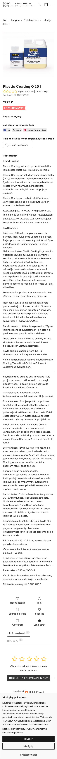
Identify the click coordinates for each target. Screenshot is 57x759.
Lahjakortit (39, 624)
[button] (19, 4)
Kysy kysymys (42, 91)
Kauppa (15, 20)
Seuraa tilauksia (17, 613)
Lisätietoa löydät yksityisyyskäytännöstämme (24, 729)
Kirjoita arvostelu (26, 91)
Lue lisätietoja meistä (12, 732)
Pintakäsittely (31, 20)
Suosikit (39, 613)
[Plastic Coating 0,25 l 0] (28, 54)
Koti (5, 20)
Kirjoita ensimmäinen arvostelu (31, 677)
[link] (28, 754)
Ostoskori (17, 624)
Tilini (39, 602)
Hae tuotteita (17, 602)
